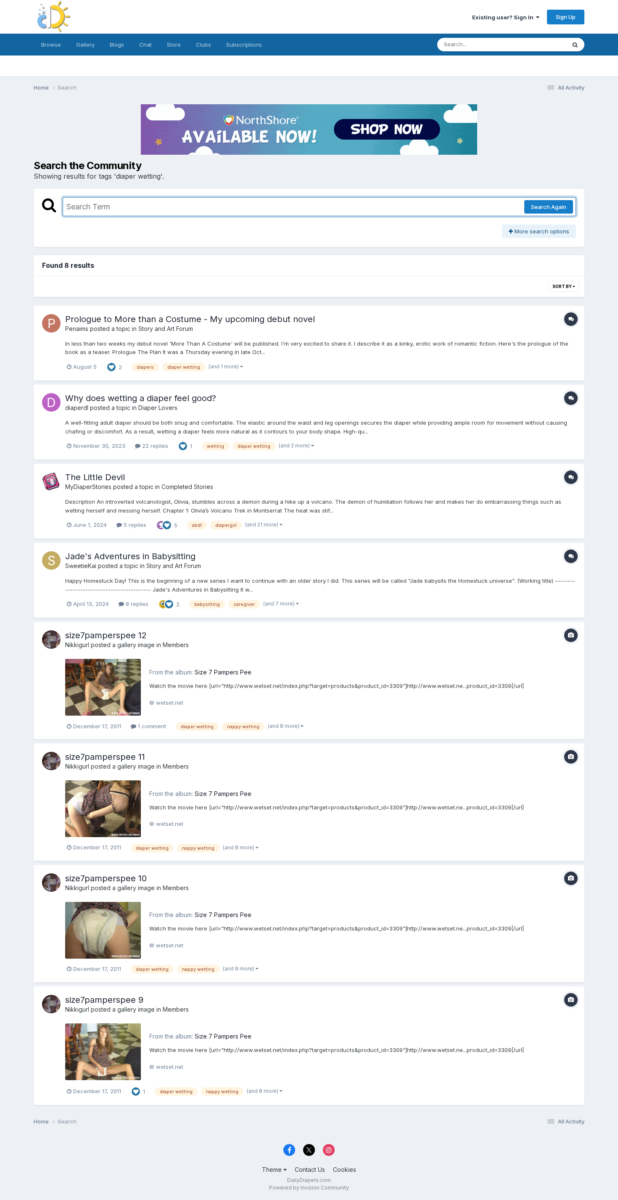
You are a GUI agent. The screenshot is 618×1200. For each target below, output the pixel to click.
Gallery (85, 44)
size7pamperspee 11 (105, 757)
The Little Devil (95, 477)
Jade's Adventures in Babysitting (130, 556)
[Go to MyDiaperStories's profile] (51, 481)
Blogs (117, 44)
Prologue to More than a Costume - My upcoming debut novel (190, 319)
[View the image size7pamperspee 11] (103, 808)
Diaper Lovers (157, 407)
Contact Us (310, 1169)
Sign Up (566, 16)
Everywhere (540, 44)
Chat (145, 44)
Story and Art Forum (165, 328)
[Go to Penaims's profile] (51, 323)
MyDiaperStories (88, 486)
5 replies (134, 524)
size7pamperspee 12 (106, 635)
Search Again (548, 207)
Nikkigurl (77, 644)
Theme (272, 1169)
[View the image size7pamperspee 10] (103, 930)
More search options (541, 231)
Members (176, 644)
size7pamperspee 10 (106, 878)
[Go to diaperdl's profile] (51, 402)
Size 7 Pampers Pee (223, 672)
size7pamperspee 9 (104, 1000)
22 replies (154, 445)
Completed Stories (187, 486)
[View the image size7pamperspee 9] (103, 1051)
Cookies (344, 1169)
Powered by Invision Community (309, 1187)
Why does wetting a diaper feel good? (140, 398)
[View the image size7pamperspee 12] (103, 687)
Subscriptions (244, 44)
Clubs (203, 44)
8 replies (136, 603)
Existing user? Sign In (504, 17)
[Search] (575, 44)
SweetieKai (80, 565)
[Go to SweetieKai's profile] (51, 560)
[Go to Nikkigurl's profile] (51, 639)
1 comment (151, 726)
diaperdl (76, 407)
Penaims (76, 328)
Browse (51, 44)
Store (174, 44)
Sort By (562, 286)
